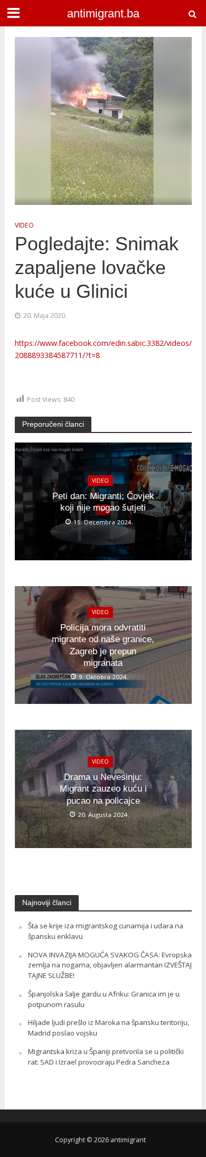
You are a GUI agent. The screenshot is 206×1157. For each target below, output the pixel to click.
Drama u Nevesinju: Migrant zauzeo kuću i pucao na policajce (103, 789)
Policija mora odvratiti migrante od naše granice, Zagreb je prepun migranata (103, 645)
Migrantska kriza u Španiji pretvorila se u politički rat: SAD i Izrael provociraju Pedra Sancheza (106, 1057)
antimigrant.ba (103, 13)
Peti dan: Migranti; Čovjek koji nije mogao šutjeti (103, 501)
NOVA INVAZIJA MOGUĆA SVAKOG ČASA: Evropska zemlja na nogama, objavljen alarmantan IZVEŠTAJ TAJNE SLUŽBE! (110, 965)
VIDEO (24, 225)
